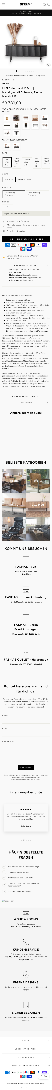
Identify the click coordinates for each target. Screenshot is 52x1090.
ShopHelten (30, 1088)
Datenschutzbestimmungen (20, 780)
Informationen (25, 1057)
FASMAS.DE (8, 80)
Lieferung (26, 402)
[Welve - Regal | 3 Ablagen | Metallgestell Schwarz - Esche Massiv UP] (35, 125)
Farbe (5, 153)
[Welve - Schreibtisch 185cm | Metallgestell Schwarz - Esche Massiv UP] (7, 133)
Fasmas (25, 1041)
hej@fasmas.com (34, 277)
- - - (26, 926)
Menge (5, 202)
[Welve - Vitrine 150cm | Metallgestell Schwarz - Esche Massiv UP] (16, 125)
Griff (5, 174)
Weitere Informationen (26, 397)
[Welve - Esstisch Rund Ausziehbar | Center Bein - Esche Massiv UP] (7, 118)
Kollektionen (19, 75)
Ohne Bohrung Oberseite (34, 194)
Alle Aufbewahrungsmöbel (35, 75)
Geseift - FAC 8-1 (27, 162)
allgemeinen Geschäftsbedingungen (24, 777)
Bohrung (7, 187)
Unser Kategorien (25, 1049)
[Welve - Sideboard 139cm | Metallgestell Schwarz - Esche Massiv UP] (26, 118)
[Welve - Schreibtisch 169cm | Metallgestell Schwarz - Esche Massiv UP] (45, 125)
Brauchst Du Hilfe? (26, 266)
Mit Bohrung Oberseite (10, 194)
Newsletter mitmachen (25, 1066)
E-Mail (6, 729)
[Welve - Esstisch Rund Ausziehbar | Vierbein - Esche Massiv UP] (16, 118)
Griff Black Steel (24, 179)
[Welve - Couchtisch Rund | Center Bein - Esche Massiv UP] (16, 133)
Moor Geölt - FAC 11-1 (37, 162)
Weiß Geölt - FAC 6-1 (16, 162)
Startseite (9, 75)
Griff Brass (9, 179)
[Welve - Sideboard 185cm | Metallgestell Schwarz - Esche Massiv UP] (35, 118)
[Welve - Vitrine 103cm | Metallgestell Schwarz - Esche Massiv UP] (26, 125)
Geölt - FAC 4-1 (7, 162)
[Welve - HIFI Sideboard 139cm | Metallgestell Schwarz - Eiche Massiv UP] (7, 146)
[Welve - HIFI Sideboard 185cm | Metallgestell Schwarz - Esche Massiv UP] (7, 125)
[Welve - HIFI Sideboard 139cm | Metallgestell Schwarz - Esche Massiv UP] (45, 118)
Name (5, 716)
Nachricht (8, 741)
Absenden (26, 768)
